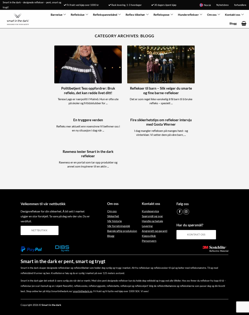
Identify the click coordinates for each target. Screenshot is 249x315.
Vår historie (114, 221)
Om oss (212, 14)
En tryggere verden (88, 120)
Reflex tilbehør (135, 14)
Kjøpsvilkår (149, 235)
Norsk (207, 5)
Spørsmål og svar (152, 216)
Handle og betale (152, 221)
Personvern (149, 240)
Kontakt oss (232, 14)
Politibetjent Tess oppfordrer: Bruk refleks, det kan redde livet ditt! (88, 90)
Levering (147, 226)
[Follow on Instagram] (186, 212)
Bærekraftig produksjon (122, 231)
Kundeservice (150, 211)
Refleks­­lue (78, 14)
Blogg (233, 23)
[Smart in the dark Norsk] (20, 19)
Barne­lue (57, 14)
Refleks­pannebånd (105, 14)
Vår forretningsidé (118, 226)
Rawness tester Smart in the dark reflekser (88, 154)
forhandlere (240, 4)
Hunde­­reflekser (188, 14)
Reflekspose (161, 14)
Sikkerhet (113, 216)
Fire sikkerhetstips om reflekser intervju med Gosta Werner (161, 122)
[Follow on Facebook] (180, 212)
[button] (243, 23)
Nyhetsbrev (222, 4)
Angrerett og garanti (154, 231)
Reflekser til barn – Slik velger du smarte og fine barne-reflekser (161, 90)
